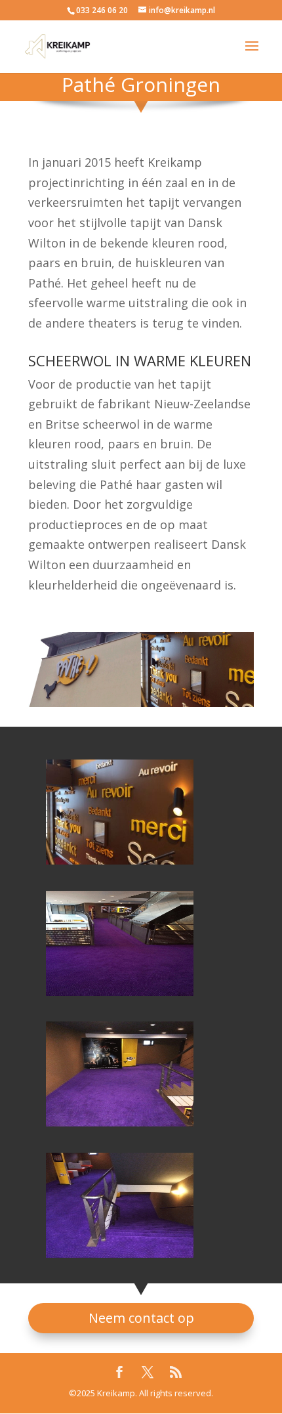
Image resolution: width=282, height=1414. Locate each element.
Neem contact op (141, 1318)
